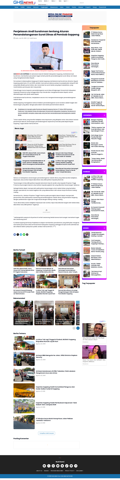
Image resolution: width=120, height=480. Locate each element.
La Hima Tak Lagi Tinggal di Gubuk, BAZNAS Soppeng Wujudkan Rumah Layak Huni (65, 162)
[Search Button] (104, 2)
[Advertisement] (46, 243)
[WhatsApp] (24, 234)
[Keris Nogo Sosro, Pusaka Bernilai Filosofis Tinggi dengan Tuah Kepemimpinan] (86, 137)
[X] (18, 234)
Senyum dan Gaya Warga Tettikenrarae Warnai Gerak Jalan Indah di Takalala (65, 154)
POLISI (38, 368)
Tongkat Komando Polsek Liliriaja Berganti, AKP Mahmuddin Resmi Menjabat (97, 88)
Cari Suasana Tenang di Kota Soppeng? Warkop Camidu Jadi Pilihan (97, 242)
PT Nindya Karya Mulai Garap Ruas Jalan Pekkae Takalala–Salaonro (54, 419)
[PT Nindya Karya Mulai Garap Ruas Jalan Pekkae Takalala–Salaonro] (24, 422)
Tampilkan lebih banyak (46, 433)
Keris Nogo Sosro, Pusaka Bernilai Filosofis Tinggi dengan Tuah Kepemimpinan (97, 137)
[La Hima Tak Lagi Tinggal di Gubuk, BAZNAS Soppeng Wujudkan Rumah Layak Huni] (51, 163)
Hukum (29, 7)
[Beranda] (15, 27)
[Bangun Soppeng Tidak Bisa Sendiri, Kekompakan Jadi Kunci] (86, 122)
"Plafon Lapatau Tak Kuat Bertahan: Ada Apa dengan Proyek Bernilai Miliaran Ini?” (98, 129)
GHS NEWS (55, 476)
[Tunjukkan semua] (104, 115)
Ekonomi (35, 7)
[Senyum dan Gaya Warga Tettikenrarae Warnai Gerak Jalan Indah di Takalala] (51, 155)
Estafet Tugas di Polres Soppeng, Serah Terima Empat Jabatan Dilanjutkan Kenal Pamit (98, 103)
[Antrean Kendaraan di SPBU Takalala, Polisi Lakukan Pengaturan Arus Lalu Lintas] (24, 375)
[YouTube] (57, 465)
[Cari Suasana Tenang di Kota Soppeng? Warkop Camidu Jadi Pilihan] (86, 243)
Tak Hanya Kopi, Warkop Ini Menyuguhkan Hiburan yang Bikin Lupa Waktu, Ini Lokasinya (97, 273)
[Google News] (62, 465)
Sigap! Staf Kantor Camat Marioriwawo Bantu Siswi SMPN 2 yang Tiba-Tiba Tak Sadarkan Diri (98, 72)
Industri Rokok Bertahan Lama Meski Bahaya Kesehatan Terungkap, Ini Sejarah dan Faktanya (96, 257)
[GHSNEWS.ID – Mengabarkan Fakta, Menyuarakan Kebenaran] (24, 3)
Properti (87, 7)
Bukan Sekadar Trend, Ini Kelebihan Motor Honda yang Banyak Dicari (97, 249)
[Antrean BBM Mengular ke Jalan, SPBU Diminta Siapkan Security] (24, 359)
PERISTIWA (40, 352)
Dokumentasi (42, 4)
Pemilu (74, 7)
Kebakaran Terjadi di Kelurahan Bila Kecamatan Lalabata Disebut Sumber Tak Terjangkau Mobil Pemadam (98, 41)
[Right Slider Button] (78, 328)
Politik (22, 7)
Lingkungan (44, 7)
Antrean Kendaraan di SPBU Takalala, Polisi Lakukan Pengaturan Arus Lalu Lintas (55, 372)
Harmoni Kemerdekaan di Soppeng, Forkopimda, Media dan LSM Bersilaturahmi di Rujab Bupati (46, 270)
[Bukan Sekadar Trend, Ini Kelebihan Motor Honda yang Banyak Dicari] (86, 250)
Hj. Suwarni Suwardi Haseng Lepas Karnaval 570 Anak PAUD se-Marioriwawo (23, 292)
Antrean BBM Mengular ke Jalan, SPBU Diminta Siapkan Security (56, 356)
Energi (95, 7)
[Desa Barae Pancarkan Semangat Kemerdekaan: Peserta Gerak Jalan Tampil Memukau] (51, 171)
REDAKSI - (46, 471)
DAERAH (39, 337)
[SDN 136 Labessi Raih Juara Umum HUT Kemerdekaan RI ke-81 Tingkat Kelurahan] (18, 155)
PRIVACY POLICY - (70, 471)
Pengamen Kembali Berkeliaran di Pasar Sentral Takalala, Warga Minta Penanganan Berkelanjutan (34, 162)
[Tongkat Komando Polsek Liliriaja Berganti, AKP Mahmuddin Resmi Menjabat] (86, 89)
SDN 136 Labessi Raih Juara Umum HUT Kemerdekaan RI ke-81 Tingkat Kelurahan (34, 154)
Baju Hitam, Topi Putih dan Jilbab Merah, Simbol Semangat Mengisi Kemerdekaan (97, 49)
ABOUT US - (39, 471)
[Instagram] (53, 465)
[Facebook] (14, 234)
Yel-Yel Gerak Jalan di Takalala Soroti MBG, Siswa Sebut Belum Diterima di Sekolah (22, 321)
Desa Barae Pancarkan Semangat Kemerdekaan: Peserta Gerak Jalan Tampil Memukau (67, 170)
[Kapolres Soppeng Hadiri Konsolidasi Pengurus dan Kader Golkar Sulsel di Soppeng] (24, 390)
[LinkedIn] (71, 465)
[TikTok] (66, 465)
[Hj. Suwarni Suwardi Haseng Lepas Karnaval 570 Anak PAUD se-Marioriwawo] (24, 281)
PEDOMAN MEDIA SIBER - (57, 471)
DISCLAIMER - (80, 471)
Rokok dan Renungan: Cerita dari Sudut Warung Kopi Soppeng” (97, 144)
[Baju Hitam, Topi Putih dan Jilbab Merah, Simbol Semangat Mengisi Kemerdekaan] (86, 50)
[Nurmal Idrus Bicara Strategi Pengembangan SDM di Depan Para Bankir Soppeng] (18, 171)
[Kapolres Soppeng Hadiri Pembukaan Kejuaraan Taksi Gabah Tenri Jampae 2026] (24, 406)
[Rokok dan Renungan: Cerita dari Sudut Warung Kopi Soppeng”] (86, 145)
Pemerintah (102, 7)
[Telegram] (21, 234)
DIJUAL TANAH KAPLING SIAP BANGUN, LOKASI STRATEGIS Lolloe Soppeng (96, 265)
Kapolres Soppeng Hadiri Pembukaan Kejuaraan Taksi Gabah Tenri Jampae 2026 (56, 404)
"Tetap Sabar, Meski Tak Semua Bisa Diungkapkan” (98, 160)
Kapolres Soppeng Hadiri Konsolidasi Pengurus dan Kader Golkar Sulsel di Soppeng (55, 388)
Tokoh (68, 7)
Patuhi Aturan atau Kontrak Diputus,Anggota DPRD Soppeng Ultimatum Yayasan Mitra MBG (97, 152)
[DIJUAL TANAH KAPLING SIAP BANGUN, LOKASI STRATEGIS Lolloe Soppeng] (86, 266)
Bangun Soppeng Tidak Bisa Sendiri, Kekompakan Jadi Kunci (97, 121)
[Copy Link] (27, 234)
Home (16, 7)
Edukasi (80, 7)
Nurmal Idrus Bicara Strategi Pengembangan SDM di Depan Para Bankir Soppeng (33, 170)
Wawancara (54, 7)
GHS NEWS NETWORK (67, 476)
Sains (61, 7)
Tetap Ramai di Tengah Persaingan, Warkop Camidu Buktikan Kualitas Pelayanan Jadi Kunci (97, 234)
